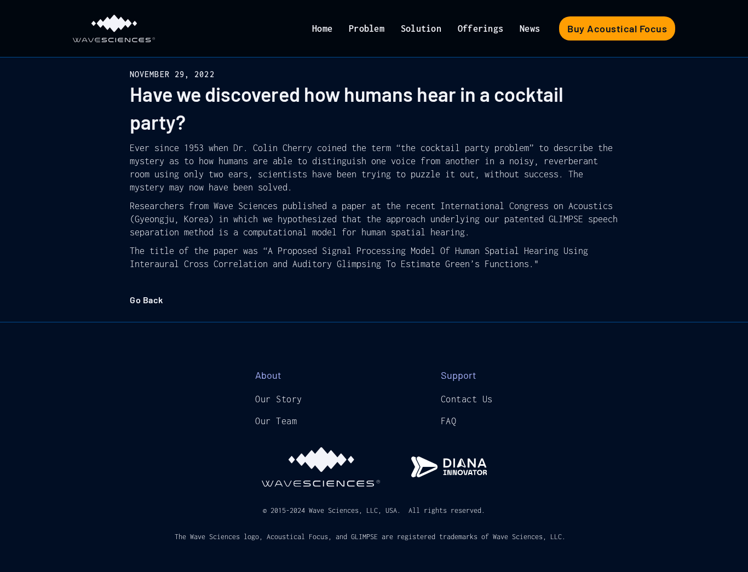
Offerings (480, 28)
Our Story (278, 399)
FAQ (449, 421)
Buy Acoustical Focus (617, 28)
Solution (421, 28)
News (530, 28)
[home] (114, 28)
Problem (366, 28)
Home (322, 28)
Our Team (276, 421)
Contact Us (467, 399)
